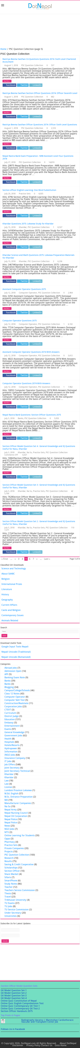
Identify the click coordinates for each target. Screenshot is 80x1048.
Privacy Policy (33, 1045)
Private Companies (14, 848)
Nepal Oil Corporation (15, 816)
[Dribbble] (37, 1040)
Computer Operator (28, 293)
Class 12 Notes (12, 693)
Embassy (9, 722)
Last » (47, 559)
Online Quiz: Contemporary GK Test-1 (20, 1006)
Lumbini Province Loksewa (18, 790)
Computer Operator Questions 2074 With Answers (26, 383)
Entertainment (12, 726)
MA (6, 800)
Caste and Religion (11, 610)
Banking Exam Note (14, 677)
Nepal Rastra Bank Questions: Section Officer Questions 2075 (31, 415)
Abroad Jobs (10, 668)
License (8, 787)
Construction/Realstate (16, 703)
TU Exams (9, 903)
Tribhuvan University (15, 900)
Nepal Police (10, 819)
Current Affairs (9, 605)
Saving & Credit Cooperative (19, 864)
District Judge (11, 716)
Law (6, 780)
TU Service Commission (16, 909)
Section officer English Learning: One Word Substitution (29, 190)
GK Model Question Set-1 (14, 990)
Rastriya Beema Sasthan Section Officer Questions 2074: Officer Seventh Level (39, 93)
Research (9, 858)
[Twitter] (35, 1040)
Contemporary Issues (12, 615)
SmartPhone (10, 880)
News (7, 825)
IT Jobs (8, 761)
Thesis (7, 893)
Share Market (11, 874)
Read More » (7, 81)
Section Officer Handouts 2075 (17, 1011)
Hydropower (10, 748)
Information (10, 751)
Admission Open (12, 671)
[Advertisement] (40, 31)
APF (6, 674)
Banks (20, 418)
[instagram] (47, 1040)
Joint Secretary (12, 767)
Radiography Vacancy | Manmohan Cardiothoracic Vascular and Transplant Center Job (47, 1021)
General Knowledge (14, 732)
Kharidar (23, 227)
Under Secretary (12, 912)
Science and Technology (13, 568)
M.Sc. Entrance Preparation (18, 796)
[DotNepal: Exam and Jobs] (40, 5)
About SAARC (8, 573)
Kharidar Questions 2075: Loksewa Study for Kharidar (28, 223)
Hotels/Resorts (11, 745)
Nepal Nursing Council (16, 813)
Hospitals (9, 742)
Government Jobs (13, 735)
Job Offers (9, 764)
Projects (8, 851)
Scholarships (11, 867)
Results (8, 861)
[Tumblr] (45, 1040)
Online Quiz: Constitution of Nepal (19, 1000)
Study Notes (10, 883)
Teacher (8, 887)
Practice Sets (25, 193)
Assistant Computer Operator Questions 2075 (24, 289)
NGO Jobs (9, 829)
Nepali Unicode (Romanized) (16, 657)
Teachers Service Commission (19, 890)
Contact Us (46, 1045)
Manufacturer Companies (17, 803)
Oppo (7, 838)
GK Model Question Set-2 (14, 993)
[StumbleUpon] (43, 1040)
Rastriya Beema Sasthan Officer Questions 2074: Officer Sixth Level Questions (39, 124)
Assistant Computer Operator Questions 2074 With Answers (30, 352)
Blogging (9, 687)
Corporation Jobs (13, 706)
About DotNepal (68, 1043)
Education (9, 719)
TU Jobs (8, 906)
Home (3, 49)
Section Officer (12, 871)
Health (7, 738)
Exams (7, 729)
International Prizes (11, 584)
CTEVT (7, 709)
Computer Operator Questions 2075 (19, 320)
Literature (6, 589)
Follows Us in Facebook (13, 1029)
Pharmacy (9, 842)
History (5, 594)
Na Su (29, 452)
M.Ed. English (11, 793)
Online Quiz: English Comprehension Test (22, 1003)
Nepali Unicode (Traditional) (16, 651)
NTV (6, 832)
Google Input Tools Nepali (14, 646)
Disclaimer (17, 1045)
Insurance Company (14, 758)
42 (72, 491)
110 (72, 527)
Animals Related (9, 620)
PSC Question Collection (32, 65)
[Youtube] (41, 1040)
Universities (10, 916)
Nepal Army (10, 809)
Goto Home (60, 1045)
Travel (7, 896)
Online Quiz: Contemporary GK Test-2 (20, 1008)
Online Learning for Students (19, 835)
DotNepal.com (28, 1043)
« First (4, 559)
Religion (5, 579)
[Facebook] (33, 1040)
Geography (7, 599)
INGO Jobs (9, 755)
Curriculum (10, 713)
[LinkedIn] (39, 1040)
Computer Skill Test (14, 700)
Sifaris (7, 877)
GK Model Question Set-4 (14, 998)
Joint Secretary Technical (17, 771)
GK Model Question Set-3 (14, 995)
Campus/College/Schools (17, 690)
